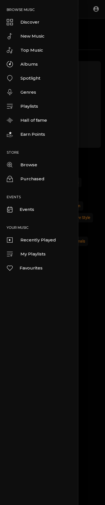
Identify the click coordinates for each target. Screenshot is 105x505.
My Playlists (33, 254)
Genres (28, 92)
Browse (28, 164)
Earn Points (32, 134)
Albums (29, 64)
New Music (32, 36)
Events (27, 209)
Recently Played (38, 240)
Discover (29, 22)
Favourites (31, 268)
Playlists (29, 106)
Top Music (31, 50)
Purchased (32, 178)
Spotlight (30, 78)
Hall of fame (33, 120)
